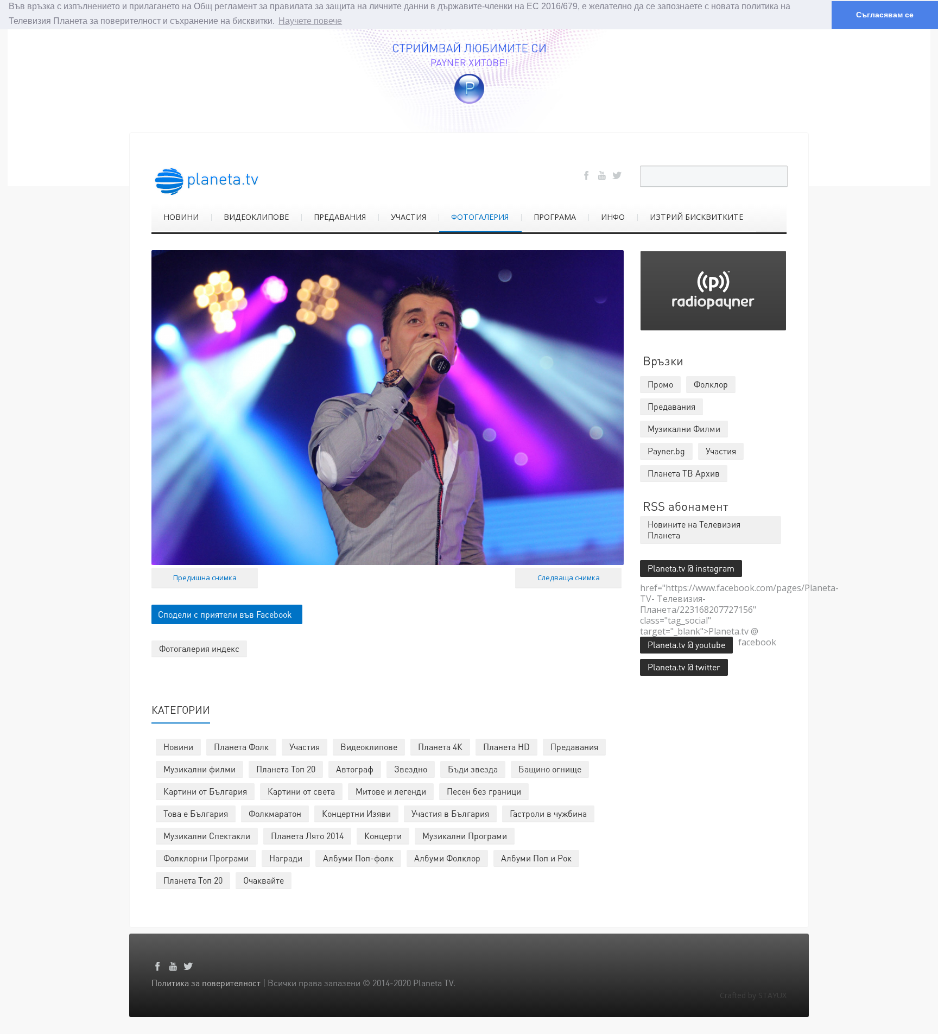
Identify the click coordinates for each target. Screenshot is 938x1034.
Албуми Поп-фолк (358, 858)
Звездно (410, 769)
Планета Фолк (241, 746)
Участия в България (450, 813)
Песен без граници (484, 791)
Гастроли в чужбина (548, 813)
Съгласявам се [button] (885, 14)
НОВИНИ (181, 217)
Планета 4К (440, 746)
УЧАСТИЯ (408, 217)
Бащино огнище (549, 769)
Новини (178, 746)
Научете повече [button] (310, 21)
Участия (304, 746)
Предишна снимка (205, 577)
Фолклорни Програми (206, 858)
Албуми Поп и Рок (536, 858)
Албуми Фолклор (447, 858)
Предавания (574, 746)
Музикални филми (199, 769)
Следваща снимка (568, 577)
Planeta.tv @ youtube (686, 644)
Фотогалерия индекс (199, 648)
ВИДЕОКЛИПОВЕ (256, 217)
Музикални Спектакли (206, 835)
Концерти (383, 835)
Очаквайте (263, 880)
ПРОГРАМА (555, 217)
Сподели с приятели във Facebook (225, 614)
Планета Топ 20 (285, 769)
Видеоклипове (368, 746)
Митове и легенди (391, 791)
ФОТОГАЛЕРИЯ (480, 217)
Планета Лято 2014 (307, 835)
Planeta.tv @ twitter (684, 667)
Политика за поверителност (206, 982)
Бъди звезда (473, 769)
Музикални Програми (464, 835)
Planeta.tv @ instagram (691, 568)
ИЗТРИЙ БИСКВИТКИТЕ (696, 217)
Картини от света (301, 791)
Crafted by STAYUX (753, 995)
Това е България (195, 813)
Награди (285, 858)
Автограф (354, 769)
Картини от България (205, 791)
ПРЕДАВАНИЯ (340, 217)
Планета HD (506, 746)
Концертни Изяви (356, 813)
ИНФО (613, 217)
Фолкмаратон (275, 813)
